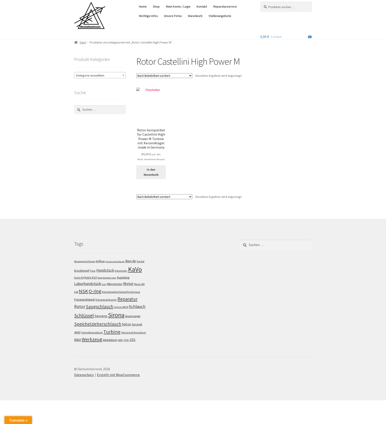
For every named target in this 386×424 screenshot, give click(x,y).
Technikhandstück (92, 332)
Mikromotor (114, 284)
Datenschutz (84, 374)
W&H (77, 340)
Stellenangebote (220, 16)
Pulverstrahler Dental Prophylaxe (121, 292)
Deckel (140, 261)
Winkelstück (110, 340)
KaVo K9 (79, 277)
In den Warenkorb (151, 172)
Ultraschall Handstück (133, 332)
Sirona (116, 315)
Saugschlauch (99, 306)
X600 (120, 340)
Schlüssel (84, 315)
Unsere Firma (173, 16)
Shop (156, 6)
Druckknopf (81, 271)
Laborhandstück (87, 283)
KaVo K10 (90, 277)
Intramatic (121, 270)
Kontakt (202, 6)
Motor (128, 283)
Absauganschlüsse (84, 261)
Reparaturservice (225, 6)
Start (83, 42)
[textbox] (100, 75)
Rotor (79, 306)
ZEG (132, 340)
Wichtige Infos (148, 16)
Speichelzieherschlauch (97, 324)
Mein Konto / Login (178, 6)
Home (143, 6)
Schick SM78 (121, 307)
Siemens (100, 316)
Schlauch (137, 306)
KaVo (135, 269)
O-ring (95, 291)
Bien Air (130, 261)
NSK (83, 291)
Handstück (105, 270)
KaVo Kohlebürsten (106, 277)
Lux (104, 284)
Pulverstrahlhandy (106, 299)
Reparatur (127, 299)
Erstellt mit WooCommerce (118, 374)
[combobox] (100, 75)
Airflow (100, 261)
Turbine (111, 332)
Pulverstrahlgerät (84, 300)
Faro (93, 270)
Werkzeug (92, 339)
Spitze (126, 324)
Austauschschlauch (115, 261)
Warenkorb (195, 16)
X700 (126, 340)
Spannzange (132, 316)
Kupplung (123, 277)
